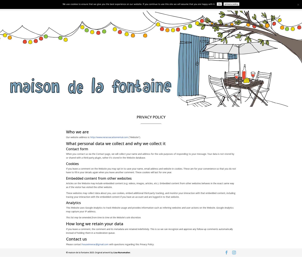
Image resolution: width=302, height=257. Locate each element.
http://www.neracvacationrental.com (109, 137)
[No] (298, 4)
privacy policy (231, 4)
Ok (219, 4)
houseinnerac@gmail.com (95, 244)
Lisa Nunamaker (121, 252)
